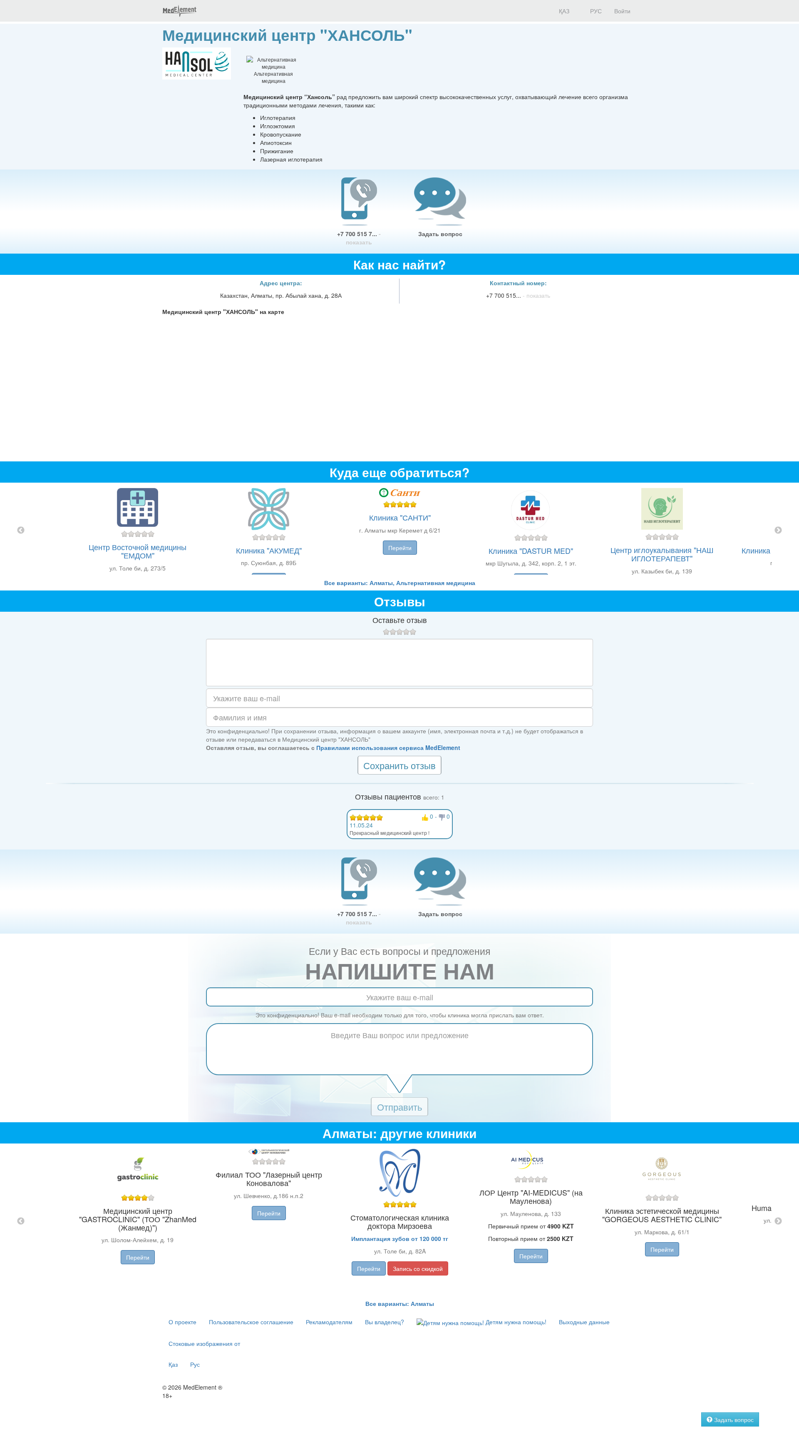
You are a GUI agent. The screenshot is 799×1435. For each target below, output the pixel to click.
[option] (399, 530)
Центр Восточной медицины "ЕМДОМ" (137, 551)
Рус (195, 1364)
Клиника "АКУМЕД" (269, 550)
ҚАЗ (563, 11)
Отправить (399, 1106)
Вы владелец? (384, 1322)
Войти (622, 11)
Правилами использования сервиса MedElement (388, 747)
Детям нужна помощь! (515, 1322)
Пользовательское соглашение (251, 1322)
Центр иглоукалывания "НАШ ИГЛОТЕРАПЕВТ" (662, 553)
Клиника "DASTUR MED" (531, 550)
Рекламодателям (329, 1322)
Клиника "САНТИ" (400, 517)
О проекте (182, 1322)
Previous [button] (21, 530)
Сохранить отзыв (399, 765)
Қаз (173, 1364)
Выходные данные (584, 1322)
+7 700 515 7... (359, 237)
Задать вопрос (440, 233)
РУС (595, 11)
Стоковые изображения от (204, 1343)
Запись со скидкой (418, 1268)
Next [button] (778, 530)
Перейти (400, 547)
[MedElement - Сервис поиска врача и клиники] (179, 10)
